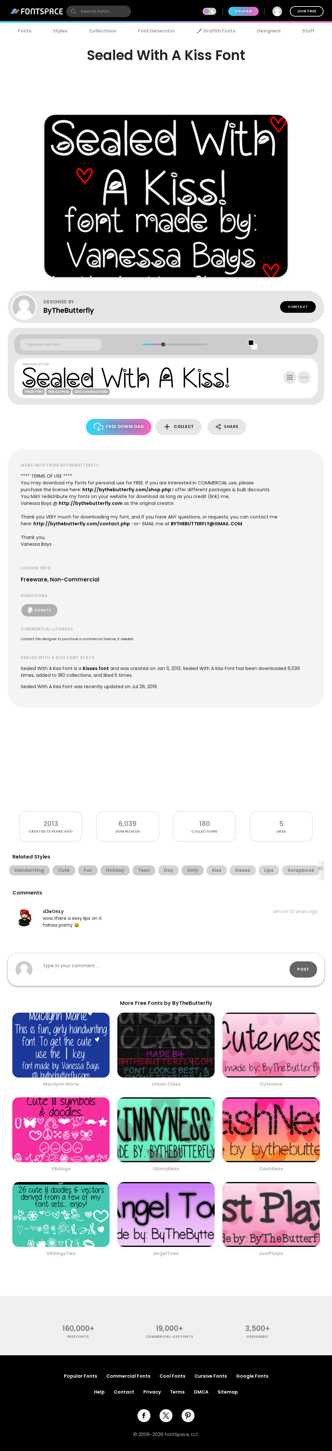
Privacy (152, 1392)
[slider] (163, 344)
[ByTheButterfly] (27, 307)
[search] (98, 11)
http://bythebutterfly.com (91, 503)
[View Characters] (289, 377)
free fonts (78, 1336)
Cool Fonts (172, 1376)
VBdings (61, 1168)
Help (99, 1392)
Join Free (306, 11)
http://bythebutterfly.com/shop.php (126, 489)
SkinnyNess (166, 1168)
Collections (102, 31)
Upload (243, 11)
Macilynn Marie (61, 1084)
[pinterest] (188, 1415)
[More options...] (304, 377)
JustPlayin (271, 1253)
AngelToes (166, 1253)
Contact (298, 306)
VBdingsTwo (61, 1253)
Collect (184, 426)
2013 (50, 823)
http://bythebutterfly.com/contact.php (81, 523)
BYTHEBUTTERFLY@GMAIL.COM (206, 523)
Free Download (125, 426)
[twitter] (166, 1415)
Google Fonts (252, 1376)
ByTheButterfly (68, 310)
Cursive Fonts (211, 1376)
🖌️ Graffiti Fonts (215, 31)
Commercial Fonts (128, 1376)
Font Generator (156, 31)
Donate (43, 610)
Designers (269, 31)
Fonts (24, 31)
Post (303, 969)
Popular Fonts (80, 1376)
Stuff (308, 31)
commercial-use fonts (170, 1336)
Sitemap (228, 1392)
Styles (60, 31)
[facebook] (143, 1415)
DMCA (201, 1392)
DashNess (271, 1168)
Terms (177, 1392)
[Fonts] (37, 11)
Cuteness (271, 1084)
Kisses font (96, 668)
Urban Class (166, 1084)
